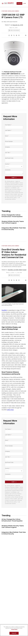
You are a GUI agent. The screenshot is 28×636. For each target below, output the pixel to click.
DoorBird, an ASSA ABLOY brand (17, 269)
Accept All (14, 633)
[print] (25, 35)
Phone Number (9, 141)
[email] (19, 35)
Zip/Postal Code (9, 158)
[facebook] (9, 35)
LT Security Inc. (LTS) (17, 25)
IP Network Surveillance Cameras (10, 11)
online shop (10, 409)
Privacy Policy (14, 629)
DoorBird (4, 310)
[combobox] (14, 166)
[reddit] (16, 35)
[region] (14, 630)
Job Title (7, 152)
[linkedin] (11, 35)
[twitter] (14, 35)
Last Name (8, 130)
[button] (3, 3)
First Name (8, 124)
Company (7, 147)
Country (7, 164)
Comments (7, 170)
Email (7, 136)
